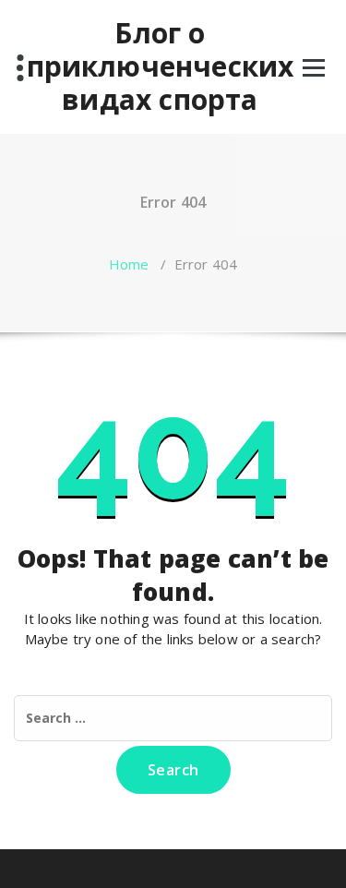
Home (129, 264)
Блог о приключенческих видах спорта (160, 66)
